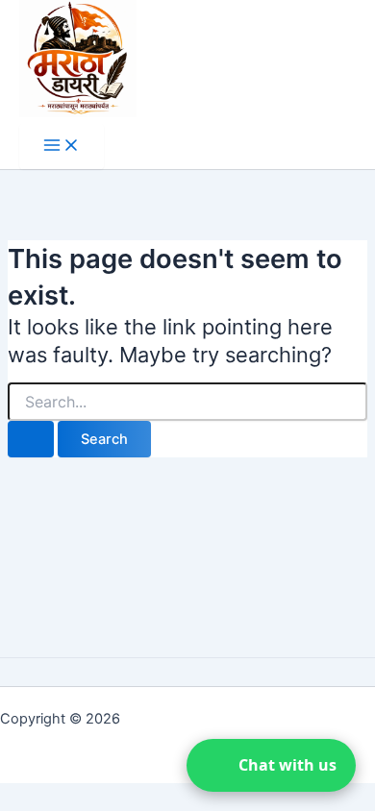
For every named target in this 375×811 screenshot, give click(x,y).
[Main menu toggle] (61, 146)
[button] (271, 765)
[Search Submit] (31, 439)
